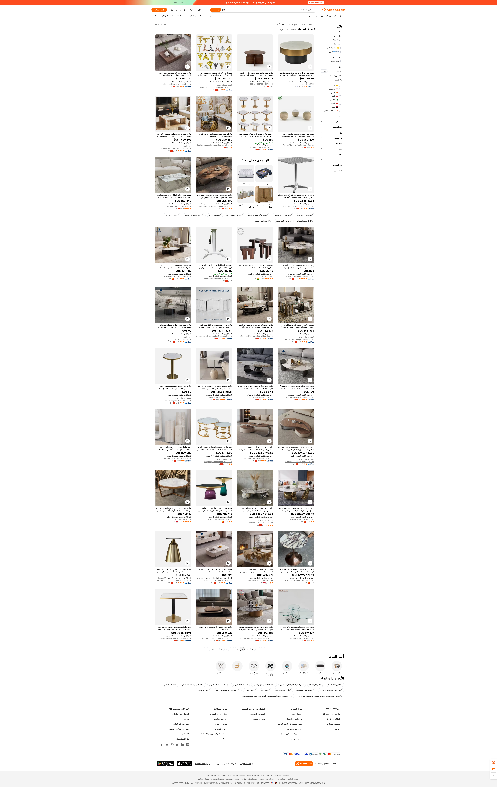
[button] (223, 9)
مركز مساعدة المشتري (218, 714)
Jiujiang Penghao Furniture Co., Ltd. (177, 401)
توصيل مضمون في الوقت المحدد (290, 724)
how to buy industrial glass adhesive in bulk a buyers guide (319, 696)
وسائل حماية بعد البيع (295, 729)
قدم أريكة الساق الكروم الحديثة (330, 690)
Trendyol (276, 775)
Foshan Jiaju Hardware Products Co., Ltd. (297, 206)
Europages (286, 775)
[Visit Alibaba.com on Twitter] (177, 744)
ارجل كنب (264, 690)
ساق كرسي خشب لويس (304, 690)
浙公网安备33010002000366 (291, 783)
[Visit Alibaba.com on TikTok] (161, 744)
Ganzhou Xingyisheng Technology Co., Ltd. (215, 206)
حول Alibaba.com (333, 709)
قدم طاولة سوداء (314, 685)
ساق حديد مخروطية (239, 685)
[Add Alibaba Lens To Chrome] (304, 763)
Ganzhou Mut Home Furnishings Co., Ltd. (256, 336)
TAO (268, 775)
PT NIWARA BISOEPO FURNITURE (259, 580)
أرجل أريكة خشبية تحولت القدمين (290, 685)
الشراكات (185, 734)
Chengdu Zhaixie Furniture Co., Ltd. (177, 339)
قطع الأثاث (293, 24)
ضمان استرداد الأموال (294, 719)
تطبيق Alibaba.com (202, 764)
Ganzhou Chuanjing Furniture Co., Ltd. (217, 638)
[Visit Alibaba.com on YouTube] (167, 744)
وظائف (337, 729)
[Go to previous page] (263, 649)
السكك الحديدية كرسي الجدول (263, 685)
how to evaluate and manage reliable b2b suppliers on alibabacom (266, 696)
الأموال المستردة (220, 729)
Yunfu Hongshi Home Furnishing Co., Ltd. (297, 580)
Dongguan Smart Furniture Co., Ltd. (218, 278)
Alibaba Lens (330, 764)
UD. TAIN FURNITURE (182, 519)
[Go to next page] (206, 649)
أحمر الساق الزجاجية (282, 690)
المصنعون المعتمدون (257, 714)
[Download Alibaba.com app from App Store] (184, 763)
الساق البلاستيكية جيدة (233, 215)
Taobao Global (259, 775)
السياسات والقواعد (296, 739)
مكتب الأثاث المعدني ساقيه (257, 215)
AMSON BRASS (308, 84)
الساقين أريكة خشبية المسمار (192, 685)
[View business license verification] (272, 783)
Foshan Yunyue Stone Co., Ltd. (179, 206)
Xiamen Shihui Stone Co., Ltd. (220, 397)
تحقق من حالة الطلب (181, 724)
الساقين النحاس (169, 685)
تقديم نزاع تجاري (221, 724)
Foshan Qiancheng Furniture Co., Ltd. (176, 276)
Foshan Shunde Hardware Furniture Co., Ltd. (214, 145)
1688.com (222, 775)
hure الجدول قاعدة (171, 215)
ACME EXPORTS (266, 276)
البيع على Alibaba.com (180, 714)
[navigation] (331, 337)
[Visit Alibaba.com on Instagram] (172, 744)
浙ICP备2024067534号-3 (314, 783)
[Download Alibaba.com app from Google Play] (165, 763)
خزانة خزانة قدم (214, 215)
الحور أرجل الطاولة (333, 685)
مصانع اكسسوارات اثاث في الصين (226, 690)
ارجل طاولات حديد (202, 690)
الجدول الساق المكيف (262, 221)
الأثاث (303, 24)
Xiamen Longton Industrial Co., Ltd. (177, 458)
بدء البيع (186, 719)
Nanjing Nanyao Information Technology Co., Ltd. (173, 580)
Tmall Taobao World (236, 775)
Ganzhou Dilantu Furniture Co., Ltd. (177, 84)
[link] (493, 762)
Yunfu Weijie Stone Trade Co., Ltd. (259, 147)
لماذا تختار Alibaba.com (331, 714)
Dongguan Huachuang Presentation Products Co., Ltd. (214, 336)
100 (211, 649)
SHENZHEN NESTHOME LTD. (261, 84)
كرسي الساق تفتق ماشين (193, 215)
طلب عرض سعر (258, 719)
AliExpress (211, 775)
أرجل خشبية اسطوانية (304, 221)
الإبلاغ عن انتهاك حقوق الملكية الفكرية (213, 734)
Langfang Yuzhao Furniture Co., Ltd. (218, 462)
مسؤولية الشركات (333, 724)
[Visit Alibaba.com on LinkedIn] (182, 744)
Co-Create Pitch (333, 719)
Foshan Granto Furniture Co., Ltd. (260, 397)
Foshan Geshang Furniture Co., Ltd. (300, 276)
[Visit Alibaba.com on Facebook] (187, 744)
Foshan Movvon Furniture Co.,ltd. (300, 519)
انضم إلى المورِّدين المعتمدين (178, 729)
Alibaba (312, 24)
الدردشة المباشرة (220, 719)
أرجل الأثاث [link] (281, 24)
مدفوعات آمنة (297, 714)
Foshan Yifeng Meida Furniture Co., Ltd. (298, 145)
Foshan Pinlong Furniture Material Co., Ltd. (215, 87)
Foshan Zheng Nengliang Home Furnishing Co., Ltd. (255, 638)
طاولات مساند (249, 690)
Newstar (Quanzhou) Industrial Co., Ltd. (175, 148)
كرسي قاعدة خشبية (282, 221)
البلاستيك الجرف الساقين (281, 215)
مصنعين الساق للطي (304, 215)
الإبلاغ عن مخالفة (220, 739)
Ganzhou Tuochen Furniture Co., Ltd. (299, 462)
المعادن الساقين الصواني (217, 685)
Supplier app (245, 764)
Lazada (248, 775)
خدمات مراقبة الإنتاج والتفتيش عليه (289, 734)
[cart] (191, 10)
